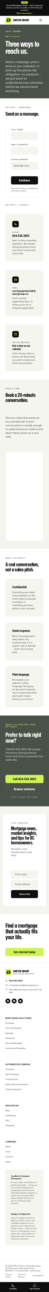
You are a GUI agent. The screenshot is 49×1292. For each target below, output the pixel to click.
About (8, 1146)
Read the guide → (24, 13)
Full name (17, 130)
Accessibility (38, 1275)
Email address (19, 145)
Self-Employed (12, 1074)
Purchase (9, 1023)
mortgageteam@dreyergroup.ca (24, 985)
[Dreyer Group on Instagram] (20, 1001)
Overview (9, 1069)
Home (8, 31)
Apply (8, 1161)
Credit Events (11, 1079)
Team (7, 1151)
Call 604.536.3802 (24, 779)
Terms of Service (22, 1275)
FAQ (7, 1120)
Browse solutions (24, 789)
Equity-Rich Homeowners (16, 1084)
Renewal (9, 1033)
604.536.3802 (16, 980)
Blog (7, 1110)
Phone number (19, 160)
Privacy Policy (8, 1275)
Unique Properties (13, 1089)
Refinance (10, 1038)
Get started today (24, 952)
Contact (9, 1156)
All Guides (10, 1125)
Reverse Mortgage (13, 1043)
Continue (24, 180)
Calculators (10, 1115)
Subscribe (24, 894)
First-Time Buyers (13, 1028)
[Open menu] (41, 20)
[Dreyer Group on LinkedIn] (14, 1001)
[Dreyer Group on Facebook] (7, 1001)
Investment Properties (15, 1048)
